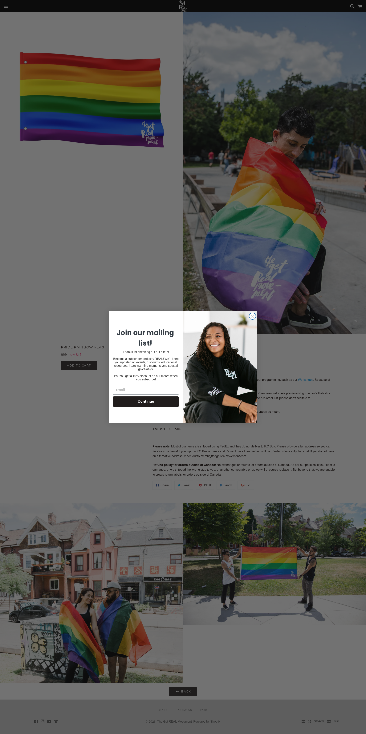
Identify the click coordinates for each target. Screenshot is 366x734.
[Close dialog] (252, 316)
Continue (146, 401)
